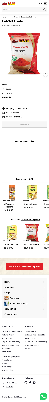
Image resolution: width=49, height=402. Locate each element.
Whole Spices (8, 370)
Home (4, 17)
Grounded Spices (27, 17)
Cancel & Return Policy (12, 331)
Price (4, 84)
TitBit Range (7, 367)
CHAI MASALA (30, 331)
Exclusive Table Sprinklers (35, 335)
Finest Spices (30, 338)
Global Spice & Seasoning (35, 342)
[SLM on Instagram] (25, 382)
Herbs (27, 348)
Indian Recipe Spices (11, 356)
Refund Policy (8, 335)
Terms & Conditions (10, 345)
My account (7, 348)
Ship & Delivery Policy (11, 342)
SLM (31, 179)
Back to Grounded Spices (26, 266)
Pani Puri (5, 363)
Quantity (6, 97)
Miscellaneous (8, 360)
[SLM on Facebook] (30, 382)
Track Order (7, 338)
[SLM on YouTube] (34, 382)
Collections (13, 17)
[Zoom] (45, 74)
